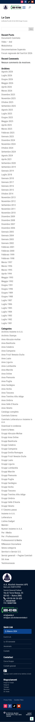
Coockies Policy (18, 700)
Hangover (6, 685)
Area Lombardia (8, 366)
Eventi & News (7, 429)
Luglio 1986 (6, 304)
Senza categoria (8, 548)
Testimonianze (8, 563)
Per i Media (6, 532)
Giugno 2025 (7, 117)
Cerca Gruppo (9, 661)
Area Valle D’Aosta (9, 404)
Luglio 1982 (6, 319)
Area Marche (7, 370)
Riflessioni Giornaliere (11, 544)
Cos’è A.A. (7, 637)
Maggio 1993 (7, 277)
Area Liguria (7, 362)
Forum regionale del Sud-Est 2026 (16, 53)
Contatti (6, 651)
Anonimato (8, 646)
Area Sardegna (8, 385)
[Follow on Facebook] (25, 2)
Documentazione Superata (13, 49)
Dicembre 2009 (8, 216)
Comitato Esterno (9, 415)
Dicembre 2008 (8, 220)
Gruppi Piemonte (9, 475)
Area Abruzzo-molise (10, 339)
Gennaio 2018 (7, 178)
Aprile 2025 (6, 125)
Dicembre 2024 (8, 140)
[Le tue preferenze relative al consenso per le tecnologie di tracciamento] (32, 719)
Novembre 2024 (8, 144)
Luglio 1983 (6, 315)
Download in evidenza (11, 426)
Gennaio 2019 (7, 170)
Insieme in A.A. (8, 513)
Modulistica (6, 45)
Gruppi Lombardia (9, 468)
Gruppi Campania (9, 449)
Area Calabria (7, 347)
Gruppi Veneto (7, 506)
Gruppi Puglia (7, 479)
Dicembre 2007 (8, 224)
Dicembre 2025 (8, 94)
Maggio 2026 (7, 83)
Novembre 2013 (8, 197)
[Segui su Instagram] (5, 706)
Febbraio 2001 (7, 247)
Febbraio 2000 (7, 251)
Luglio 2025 (6, 113)
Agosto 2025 (7, 109)
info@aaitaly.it (9, 615)
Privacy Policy (8, 700)
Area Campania (8, 351)
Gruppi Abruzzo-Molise (11, 433)
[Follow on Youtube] (32, 2)
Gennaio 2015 (7, 190)
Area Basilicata (8, 343)
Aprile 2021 (6, 159)
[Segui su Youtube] (19, 706)
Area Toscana (7, 392)
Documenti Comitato (10, 38)
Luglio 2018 (6, 174)
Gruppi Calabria (8, 445)
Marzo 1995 (6, 270)
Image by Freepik (9, 683)
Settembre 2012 (8, 205)
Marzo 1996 (6, 266)
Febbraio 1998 (7, 258)
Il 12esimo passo (9, 509)
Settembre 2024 (8, 151)
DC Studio (6, 691)
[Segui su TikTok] (14, 706)
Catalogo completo (10, 412)
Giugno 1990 (7, 289)
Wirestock (6, 689)
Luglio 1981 (6, 323)
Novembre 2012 (8, 201)
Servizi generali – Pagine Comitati (16, 555)
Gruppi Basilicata (9, 441)
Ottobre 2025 (7, 102)
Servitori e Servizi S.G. (11, 551)
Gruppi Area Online (9, 437)
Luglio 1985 (6, 308)
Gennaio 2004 (7, 235)
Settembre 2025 (8, 106)
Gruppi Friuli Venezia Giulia (13, 456)
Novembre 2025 (8, 98)
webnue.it (29, 715)
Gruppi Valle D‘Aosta (10, 502)
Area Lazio (6, 358)
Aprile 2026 (6, 87)
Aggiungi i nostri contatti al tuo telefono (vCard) (17, 674)
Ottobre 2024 (7, 148)
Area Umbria (7, 400)
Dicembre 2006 (8, 228)
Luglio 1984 (6, 311)
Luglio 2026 (6, 75)
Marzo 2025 (6, 129)
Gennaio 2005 (7, 231)
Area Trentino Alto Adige (12, 396)
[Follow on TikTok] (29, 2)
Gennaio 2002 (7, 243)
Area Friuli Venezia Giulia (12, 354)
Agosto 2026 (7, 71)
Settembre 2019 (8, 167)
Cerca (31, 29)
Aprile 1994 (6, 273)
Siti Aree (5, 559)
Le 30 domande (9, 642)
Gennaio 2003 (7, 239)
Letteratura (6, 517)
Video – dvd (6, 42)
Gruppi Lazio (7, 460)
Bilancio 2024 (12, 631)
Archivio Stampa (8, 335)
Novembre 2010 (8, 212)
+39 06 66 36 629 (14, 598)
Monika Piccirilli (7, 21)
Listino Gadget (8, 521)
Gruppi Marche (8, 471)
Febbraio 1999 (7, 254)
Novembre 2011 (8, 209)
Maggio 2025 (7, 121)
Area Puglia (6, 381)
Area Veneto (6, 408)
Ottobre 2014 (7, 193)
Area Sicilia (6, 389)
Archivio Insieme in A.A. (12, 331)
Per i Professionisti (10, 536)
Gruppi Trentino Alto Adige (13, 494)
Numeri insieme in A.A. (11, 528)
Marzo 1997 (6, 262)
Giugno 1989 (7, 292)
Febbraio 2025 (7, 132)
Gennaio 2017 (7, 182)
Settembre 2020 (8, 163)
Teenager (6, 687)
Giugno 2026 (7, 79)
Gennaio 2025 (7, 136)
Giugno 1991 (7, 285)
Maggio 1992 (7, 281)
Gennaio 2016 (7, 186)
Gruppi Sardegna (9, 483)
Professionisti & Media (11, 540)
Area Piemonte (8, 377)
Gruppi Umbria (8, 498)
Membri (4, 525)
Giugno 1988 (7, 296)
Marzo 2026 (6, 90)
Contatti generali (10, 666)
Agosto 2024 (7, 155)
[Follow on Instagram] (22, 2)
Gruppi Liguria (7, 464)
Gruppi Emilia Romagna (12, 452)
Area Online (6, 373)
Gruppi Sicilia (7, 487)
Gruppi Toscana (23, 21)
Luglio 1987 (6, 300)
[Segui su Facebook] (10, 706)
